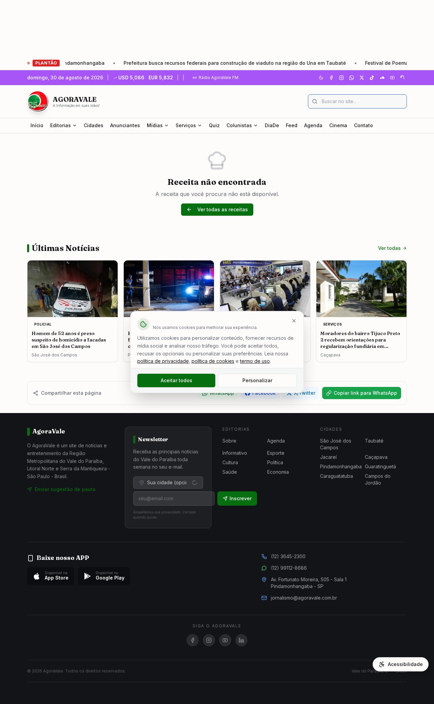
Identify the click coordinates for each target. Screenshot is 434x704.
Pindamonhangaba (341, 466)
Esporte (275, 453)
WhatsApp (222, 393)
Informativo (234, 453)
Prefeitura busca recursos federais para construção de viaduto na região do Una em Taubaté (209, 63)
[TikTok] (372, 77)
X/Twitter (304, 393)
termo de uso (255, 361)
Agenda (313, 125)
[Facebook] (331, 77)
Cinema (338, 125)
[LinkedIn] (241, 640)
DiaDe (272, 125)
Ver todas (389, 248)
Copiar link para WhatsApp (365, 393)
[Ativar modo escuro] (321, 77)
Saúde (229, 472)
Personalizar (257, 380)
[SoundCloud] (382, 77)
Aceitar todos (176, 380)
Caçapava (376, 457)
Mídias (155, 125)
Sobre (229, 441)
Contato (363, 125)
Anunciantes (125, 125)
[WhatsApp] (351, 77)
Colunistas (239, 125)
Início (37, 125)
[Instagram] (341, 77)
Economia (278, 472)
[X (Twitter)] (361, 77)
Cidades (93, 125)
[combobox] (168, 482)
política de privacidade (163, 361)
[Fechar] (294, 321)
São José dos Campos (335, 444)
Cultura (230, 462)
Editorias (60, 125)
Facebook (264, 393)
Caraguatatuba (336, 476)
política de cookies (213, 361)
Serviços (186, 125)
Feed (291, 125)
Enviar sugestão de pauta (65, 489)
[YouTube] (392, 77)
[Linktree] (402, 77)
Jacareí (328, 457)
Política (275, 462)
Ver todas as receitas (222, 209)
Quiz (214, 125)
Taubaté (374, 441)
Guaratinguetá (380, 466)
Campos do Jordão (378, 479)
